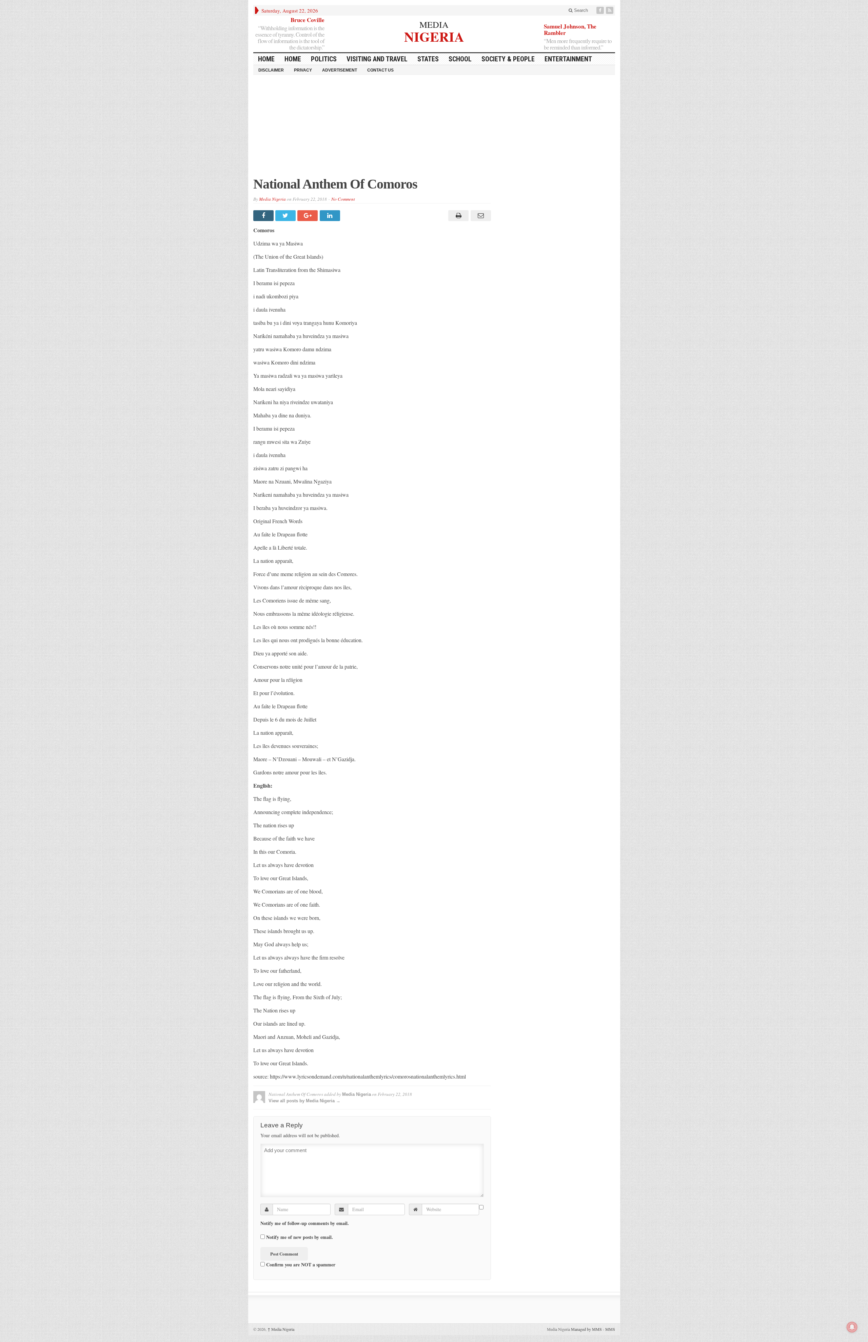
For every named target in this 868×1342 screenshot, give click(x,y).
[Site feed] (610, 10)
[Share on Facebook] (264, 215)
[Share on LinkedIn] (331, 215)
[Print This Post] (458, 215)
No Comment (343, 199)
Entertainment (568, 59)
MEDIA (434, 24)
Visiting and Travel (377, 59)
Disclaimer (271, 70)
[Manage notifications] (852, 1327)
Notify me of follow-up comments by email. (304, 1223)
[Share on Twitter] (286, 215)
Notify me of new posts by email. (299, 1237)
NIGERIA (434, 35)
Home (292, 59)
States (428, 59)
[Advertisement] (434, 129)
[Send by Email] (480, 215)
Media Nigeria (272, 199)
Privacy (303, 70)
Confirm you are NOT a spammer (300, 1264)
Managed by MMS (586, 1329)
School (460, 59)
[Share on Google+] (308, 215)
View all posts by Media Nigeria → (304, 1100)
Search (580, 10)
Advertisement (339, 70)
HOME (266, 59)
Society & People (508, 59)
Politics (324, 59)
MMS (610, 1329)
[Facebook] (601, 10)
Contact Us (380, 70)
